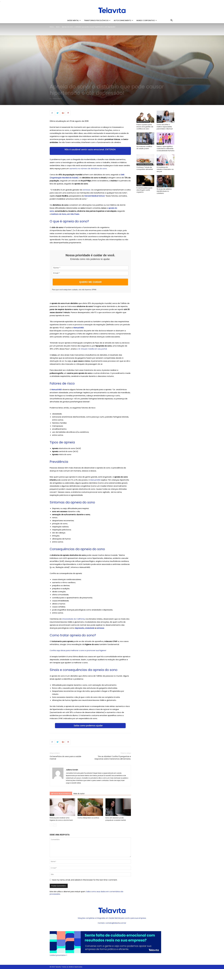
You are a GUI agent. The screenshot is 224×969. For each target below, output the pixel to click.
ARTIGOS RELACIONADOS (61, 793)
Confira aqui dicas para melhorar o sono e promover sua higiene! (78, 650)
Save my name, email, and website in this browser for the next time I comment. (84, 880)
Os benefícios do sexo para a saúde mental (65, 757)
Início (52, 27)
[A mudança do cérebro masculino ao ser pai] (165, 159)
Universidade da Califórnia (73, 619)
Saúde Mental (73, 20)
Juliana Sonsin (57, 99)
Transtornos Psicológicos (96, 20)
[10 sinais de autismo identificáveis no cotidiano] (165, 181)
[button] (171, 21)
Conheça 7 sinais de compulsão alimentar (144, 168)
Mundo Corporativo (145, 20)
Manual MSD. (79, 327)
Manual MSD (57, 389)
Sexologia (160, 143)
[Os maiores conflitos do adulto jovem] (145, 138)
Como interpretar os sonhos (88, 818)
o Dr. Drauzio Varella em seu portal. (92, 349)
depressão (79, 628)
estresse (86, 190)
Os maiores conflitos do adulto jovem (144, 147)
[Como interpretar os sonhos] (90, 807)
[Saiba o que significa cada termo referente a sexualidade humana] (165, 138)
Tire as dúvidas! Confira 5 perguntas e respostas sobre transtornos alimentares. (112, 757)
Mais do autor (79, 793)
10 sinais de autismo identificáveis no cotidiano (164, 191)
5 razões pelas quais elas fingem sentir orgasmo (144, 190)
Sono (58, 27)
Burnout (159, 122)
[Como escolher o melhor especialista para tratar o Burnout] (165, 117)
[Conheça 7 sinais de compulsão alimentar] (145, 159)
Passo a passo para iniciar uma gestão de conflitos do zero (144, 126)
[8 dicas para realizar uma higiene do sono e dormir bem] (62, 807)
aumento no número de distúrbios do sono (88, 168)
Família (159, 164)
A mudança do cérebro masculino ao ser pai (165, 169)
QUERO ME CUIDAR (90, 282)
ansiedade (90, 628)
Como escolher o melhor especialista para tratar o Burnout (165, 126)
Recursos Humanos (143, 122)
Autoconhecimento (122, 20)
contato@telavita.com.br (115, 923)
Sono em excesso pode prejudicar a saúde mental (115, 819)
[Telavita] (112, 10)
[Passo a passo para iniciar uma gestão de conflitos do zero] (145, 117)
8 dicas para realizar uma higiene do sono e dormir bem (61, 819)
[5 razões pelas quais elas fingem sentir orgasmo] (145, 180)
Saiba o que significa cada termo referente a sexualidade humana (165, 148)
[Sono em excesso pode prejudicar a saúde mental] (118, 807)
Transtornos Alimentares (144, 164)
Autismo (160, 186)
